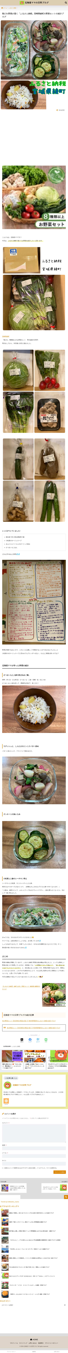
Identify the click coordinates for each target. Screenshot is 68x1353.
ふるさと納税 (16, 1046)
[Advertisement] (34, 125)
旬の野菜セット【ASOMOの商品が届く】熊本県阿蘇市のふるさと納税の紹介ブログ (29, 1021)
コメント (6, 1123)
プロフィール (14, 1343)
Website (6, 1104)
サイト (4, 1160)
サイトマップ (23, 1343)
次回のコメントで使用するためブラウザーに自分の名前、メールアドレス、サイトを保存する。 (31, 1168)
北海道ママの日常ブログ (36, 2)
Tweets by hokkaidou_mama (10, 1202)
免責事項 (40, 1343)
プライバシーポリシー (51, 1343)
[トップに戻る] (2, 1344)
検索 (66, 1197)
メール (5, 1153)
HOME (35, 1340)
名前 (4, 1145)
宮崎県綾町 (5, 336)
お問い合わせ (33, 1343)
